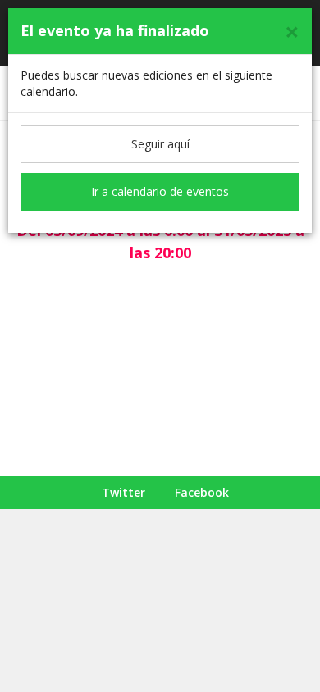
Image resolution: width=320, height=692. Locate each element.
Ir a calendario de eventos (160, 191)
